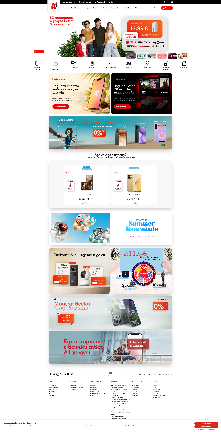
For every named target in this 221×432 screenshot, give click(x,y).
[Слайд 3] (154, 56)
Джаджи (134, 393)
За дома (106, 8)
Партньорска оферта (159, 395)
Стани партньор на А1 (76, 387)
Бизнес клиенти (85, 2)
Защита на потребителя (118, 418)
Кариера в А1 (74, 385)
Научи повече (132, 425)
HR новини (73, 389)
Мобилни (77, 8)
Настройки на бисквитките (206, 429)
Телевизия (97, 8)
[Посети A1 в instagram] (57, 374)
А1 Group (51, 391)
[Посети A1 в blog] (68, 374)
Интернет (87, 8)
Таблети (134, 389)
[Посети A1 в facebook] (50, 374)
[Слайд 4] (165, 56)
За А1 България (53, 385)
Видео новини (94, 389)
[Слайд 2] (143, 55)
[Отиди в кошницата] (160, 2)
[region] (110, 34)
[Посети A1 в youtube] (54, 374)
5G (50, 393)
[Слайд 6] (185, 56)
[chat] (168, 374)
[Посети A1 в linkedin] (65, 374)
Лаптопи (134, 391)
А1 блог (111, 2)
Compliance (93, 395)
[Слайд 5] (175, 56)
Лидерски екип (53, 387)
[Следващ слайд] (191, 34)
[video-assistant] (172, 374)
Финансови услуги (117, 8)
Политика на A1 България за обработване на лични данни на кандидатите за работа (120, 408)
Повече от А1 (131, 8)
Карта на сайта (54, 395)
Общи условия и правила (118, 403)
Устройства (68, 8)
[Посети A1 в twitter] (61, 374)
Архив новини (94, 387)
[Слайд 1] (131, 56)
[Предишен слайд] (30, 34)
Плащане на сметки (117, 397)
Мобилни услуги (157, 389)
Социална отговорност (97, 393)
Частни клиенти (68, 2)
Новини (92, 385)
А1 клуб (141, 8)
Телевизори (135, 387)
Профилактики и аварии (118, 393)
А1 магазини (115, 395)
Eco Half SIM (156, 397)
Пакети (155, 385)
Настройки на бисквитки (119, 416)
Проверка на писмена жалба (119, 401)
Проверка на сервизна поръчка (120, 399)
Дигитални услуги (158, 391)
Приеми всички (206, 423)
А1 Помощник (100, 2)
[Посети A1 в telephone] (72, 374)
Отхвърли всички (206, 426)
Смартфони (135, 385)
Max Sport (155, 393)
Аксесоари (135, 395)
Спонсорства (94, 391)
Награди (51, 389)
